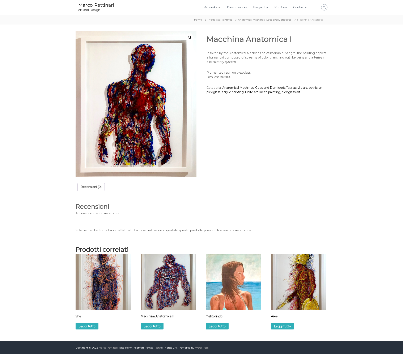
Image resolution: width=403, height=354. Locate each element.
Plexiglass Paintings (220, 19)
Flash (156, 347)
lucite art (251, 92)
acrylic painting (233, 92)
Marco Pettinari (96, 5)
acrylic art (300, 88)
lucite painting (269, 92)
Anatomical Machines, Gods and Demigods (264, 19)
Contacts (299, 7)
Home (198, 19)
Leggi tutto (87, 326)
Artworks (210, 7)
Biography (260, 7)
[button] (190, 37)
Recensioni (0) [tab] (91, 187)
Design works (237, 7)
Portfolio (280, 7)
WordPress (201, 347)
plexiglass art (291, 92)
